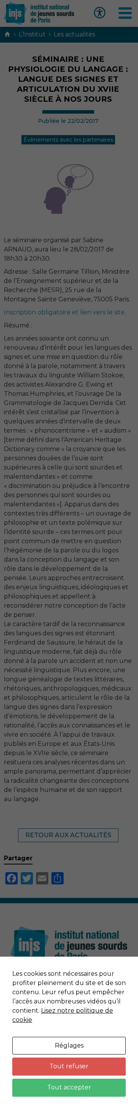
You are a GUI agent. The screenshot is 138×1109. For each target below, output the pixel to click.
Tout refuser (69, 1066)
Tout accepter (69, 1087)
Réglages (69, 1045)
